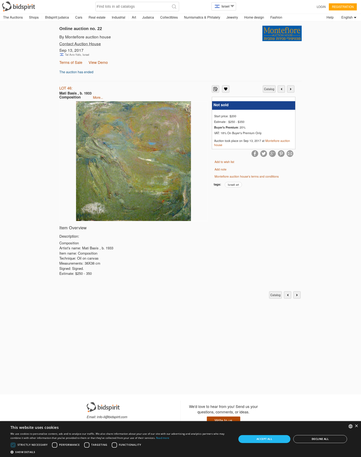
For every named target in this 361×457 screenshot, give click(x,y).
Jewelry (232, 17)
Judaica (148, 17)
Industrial (118, 17)
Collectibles (169, 17)
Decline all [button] (320, 439)
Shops (34, 17)
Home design (254, 17)
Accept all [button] (264, 439)
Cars (78, 17)
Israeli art (233, 185)
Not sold (221, 104)
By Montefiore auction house (85, 36)
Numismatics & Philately (202, 17)
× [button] (356, 426)
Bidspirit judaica (57, 17)
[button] (120, 452)
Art (134, 17)
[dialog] (180, 439)
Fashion (276, 17)
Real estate (97, 17)
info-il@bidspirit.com (112, 416)
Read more (162, 438)
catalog (269, 89)
